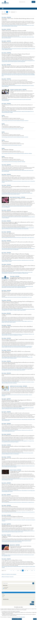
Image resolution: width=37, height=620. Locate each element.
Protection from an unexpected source (10, 496)
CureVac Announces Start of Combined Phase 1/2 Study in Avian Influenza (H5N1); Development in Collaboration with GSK (18, 266)
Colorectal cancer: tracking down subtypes (11, 175)
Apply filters (32, 604)
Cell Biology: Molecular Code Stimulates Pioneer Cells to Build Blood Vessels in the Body (17, 327)
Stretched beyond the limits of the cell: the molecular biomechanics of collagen (17, 105)
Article (3, 593)
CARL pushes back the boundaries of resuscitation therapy (21, 91)
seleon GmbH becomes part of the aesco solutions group (14, 166)
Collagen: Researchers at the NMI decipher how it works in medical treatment (16, 315)
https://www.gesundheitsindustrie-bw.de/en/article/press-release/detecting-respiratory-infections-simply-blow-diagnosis (18, 217)
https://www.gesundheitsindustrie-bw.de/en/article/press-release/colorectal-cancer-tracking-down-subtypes (18, 182)
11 (20, 570)
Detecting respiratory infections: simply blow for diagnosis (15, 211)
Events (3, 596)
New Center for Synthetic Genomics (10, 506)
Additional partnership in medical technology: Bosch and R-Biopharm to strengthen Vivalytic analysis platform (18, 302)
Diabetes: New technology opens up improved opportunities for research (18, 484)
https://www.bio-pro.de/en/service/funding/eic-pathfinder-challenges (13, 161)
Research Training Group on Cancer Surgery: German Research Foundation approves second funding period (16, 55)
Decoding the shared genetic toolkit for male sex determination (15, 413)
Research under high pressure (8, 233)
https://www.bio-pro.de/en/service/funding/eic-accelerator (12, 145)
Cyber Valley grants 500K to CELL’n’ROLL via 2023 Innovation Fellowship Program (16, 352)
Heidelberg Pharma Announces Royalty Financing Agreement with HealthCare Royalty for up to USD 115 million (17, 526)
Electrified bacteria (6, 291)
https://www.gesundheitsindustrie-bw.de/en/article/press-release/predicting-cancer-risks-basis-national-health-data (18, 86)
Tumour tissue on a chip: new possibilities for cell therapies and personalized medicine (16, 187)
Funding (3, 595)
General (3, 592)
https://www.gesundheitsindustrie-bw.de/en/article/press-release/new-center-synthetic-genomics (18, 512)
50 (7, 12)
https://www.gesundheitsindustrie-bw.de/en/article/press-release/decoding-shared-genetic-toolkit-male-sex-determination (18, 420)
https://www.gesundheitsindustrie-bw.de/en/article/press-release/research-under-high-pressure (18, 237)
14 (27, 570)
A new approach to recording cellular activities (12, 560)
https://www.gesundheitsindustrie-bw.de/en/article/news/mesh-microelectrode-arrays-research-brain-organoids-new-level (18, 555)
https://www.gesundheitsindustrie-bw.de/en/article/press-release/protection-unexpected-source (18, 502)
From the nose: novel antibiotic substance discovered (22, 387)
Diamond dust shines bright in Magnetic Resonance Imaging (15, 254)
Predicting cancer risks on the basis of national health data (14, 80)
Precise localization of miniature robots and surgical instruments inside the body (18, 375)
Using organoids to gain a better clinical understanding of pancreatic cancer (22, 472)
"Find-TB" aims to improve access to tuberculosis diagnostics (21, 199)
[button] (33, 599)
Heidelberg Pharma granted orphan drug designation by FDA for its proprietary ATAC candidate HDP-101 (17, 401)
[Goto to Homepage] (5, 2)
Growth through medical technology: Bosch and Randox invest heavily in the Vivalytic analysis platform (18, 363)
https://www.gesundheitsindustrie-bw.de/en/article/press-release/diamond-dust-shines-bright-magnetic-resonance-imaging (18, 261)
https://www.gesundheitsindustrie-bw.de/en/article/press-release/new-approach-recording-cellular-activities (18, 567)
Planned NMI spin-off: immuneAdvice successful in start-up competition (18, 435)
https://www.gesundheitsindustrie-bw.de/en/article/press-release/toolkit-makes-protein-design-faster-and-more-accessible (18, 37)
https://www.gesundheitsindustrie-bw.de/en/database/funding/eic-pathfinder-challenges (17, 153)
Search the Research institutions (8, 576)
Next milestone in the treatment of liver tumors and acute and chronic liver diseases (18, 459)
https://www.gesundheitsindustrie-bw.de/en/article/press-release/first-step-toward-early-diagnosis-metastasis (18, 520)
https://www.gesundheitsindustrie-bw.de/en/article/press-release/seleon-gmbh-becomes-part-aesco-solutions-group (18, 171)
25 (5, 12)
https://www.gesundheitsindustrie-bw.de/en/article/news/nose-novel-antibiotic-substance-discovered (17, 395)
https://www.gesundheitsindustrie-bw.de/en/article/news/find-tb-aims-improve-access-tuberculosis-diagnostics (16, 207)
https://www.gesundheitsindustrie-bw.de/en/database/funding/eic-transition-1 (15, 120)
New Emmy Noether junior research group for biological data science (17, 424)
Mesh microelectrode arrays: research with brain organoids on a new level (20, 547)
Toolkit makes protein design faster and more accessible (14, 30)
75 (9, 12)
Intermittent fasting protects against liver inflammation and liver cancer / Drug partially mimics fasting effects (18, 223)
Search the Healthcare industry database (9, 574)
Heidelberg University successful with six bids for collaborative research (17, 42)
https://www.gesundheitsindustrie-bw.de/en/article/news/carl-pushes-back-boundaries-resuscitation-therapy (16, 100)
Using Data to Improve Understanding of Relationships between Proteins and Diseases (18, 537)
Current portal (6, 587)
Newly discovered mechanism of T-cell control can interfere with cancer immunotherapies (17, 242)
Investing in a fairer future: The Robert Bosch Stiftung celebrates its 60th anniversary (18, 19)
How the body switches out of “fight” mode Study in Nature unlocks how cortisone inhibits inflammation (18, 340)
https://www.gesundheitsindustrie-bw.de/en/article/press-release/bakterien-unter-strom (17, 297)
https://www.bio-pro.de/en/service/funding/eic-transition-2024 (12, 128)
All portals (5, 588)
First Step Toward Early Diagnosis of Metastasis (12, 516)
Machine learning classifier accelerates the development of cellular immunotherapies (16, 447)
